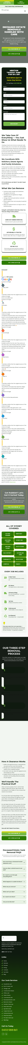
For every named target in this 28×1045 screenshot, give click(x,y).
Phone (5, 105)
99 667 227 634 (7, 952)
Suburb (5, 99)
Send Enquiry (14, 124)
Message (5, 111)
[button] (20, 534)
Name (4, 86)
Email (4, 92)
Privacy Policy (23, 1041)
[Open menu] (25, 11)
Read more (12, 482)
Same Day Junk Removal (8, 949)
